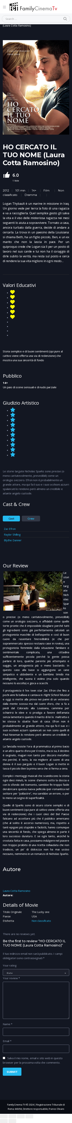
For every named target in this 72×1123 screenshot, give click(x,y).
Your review (11, 978)
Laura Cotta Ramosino (16, 891)
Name (7, 1024)
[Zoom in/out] (29, 1116)
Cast (11, 518)
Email (7, 1041)
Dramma (31, 195)
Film (46, 190)
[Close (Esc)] (4, 1116)
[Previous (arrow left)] (4, 1121)
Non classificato (41, 921)
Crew (31, 518)
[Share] (12, 1116)
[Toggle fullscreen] (21, 1116)
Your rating (9, 965)
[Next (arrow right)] (12, 1121)
